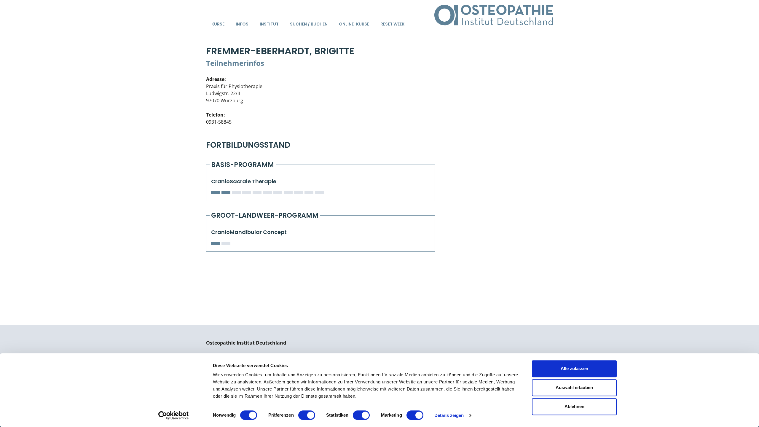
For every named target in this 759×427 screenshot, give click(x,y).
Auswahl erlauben (574, 387)
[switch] (306, 415)
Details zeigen (449, 415)
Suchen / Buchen (309, 24)
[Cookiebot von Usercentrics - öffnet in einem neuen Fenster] (174, 415)
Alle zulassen (574, 368)
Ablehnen (574, 406)
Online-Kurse (354, 24)
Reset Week (392, 24)
